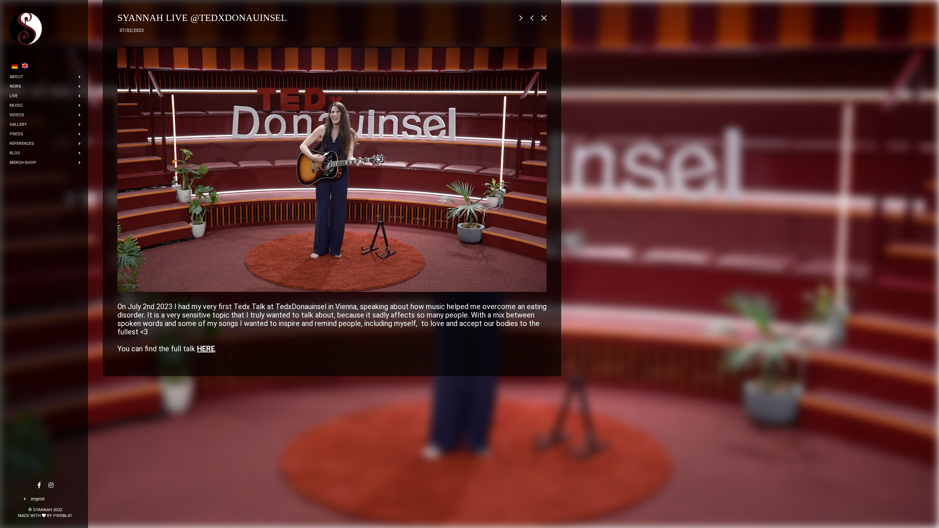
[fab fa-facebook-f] (39, 485)
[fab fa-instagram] (51, 485)
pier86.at (62, 515)
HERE (206, 348)
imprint (38, 499)
